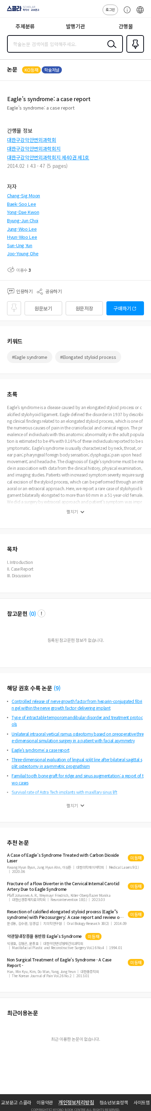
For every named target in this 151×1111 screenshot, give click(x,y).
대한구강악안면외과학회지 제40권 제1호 (48, 157)
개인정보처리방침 (76, 1102)
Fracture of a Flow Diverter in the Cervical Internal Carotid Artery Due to (63, 886)
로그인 (110, 9)
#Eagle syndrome (29, 357)
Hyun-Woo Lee (22, 237)
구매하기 (122, 308)
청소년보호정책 (113, 1102)
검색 (110, 49)
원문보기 (43, 308)
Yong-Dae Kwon (23, 212)
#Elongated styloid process (88, 357)
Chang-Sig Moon (23, 195)
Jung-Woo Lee (22, 228)
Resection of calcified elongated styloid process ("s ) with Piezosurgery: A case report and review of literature (64, 914)
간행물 (126, 26)
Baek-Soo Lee (21, 203)
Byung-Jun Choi (22, 220)
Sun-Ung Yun (19, 245)
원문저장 (84, 308)
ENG (140, 13)
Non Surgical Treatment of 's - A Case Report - (59, 962)
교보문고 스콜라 (16, 1102)
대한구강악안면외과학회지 (34, 148)
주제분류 (25, 26)
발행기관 (75, 26)
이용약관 (45, 1102)
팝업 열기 (41, 613)
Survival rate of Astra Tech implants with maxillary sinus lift (64, 792)
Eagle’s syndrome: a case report (40, 750)
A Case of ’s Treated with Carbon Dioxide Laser (63, 857)
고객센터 (125, 13)
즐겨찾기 (133, 52)
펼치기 (72, 511)
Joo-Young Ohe (22, 253)
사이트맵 (141, 1102)
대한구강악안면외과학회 (31, 139)
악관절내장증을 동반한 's (44, 936)
